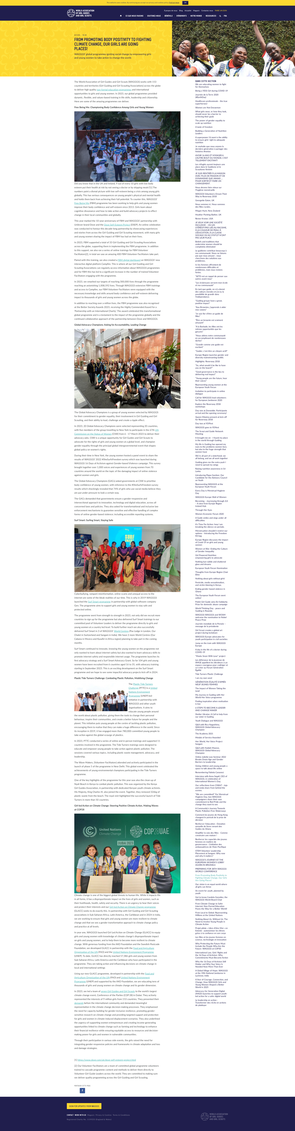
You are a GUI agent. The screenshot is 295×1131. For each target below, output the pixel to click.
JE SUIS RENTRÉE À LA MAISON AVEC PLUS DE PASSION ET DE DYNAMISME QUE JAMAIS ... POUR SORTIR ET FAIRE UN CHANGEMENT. (210, 178)
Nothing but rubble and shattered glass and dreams (210, 563)
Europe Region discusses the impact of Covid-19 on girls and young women (211, 542)
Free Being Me (81, 203)
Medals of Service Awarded (208, 738)
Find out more (174, 3)
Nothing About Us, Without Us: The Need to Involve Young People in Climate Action (211, 921)
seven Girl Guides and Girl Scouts (118, 991)
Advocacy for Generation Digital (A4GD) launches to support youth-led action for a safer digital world (211, 993)
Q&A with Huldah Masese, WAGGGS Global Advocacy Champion (207, 750)
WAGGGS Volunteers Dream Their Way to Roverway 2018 (211, 195)
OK (185, 3)
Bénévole (169, 16)
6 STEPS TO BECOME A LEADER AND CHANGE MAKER (210, 709)
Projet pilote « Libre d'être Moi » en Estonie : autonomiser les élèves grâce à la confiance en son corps (211, 930)
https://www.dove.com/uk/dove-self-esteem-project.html (107, 1060)
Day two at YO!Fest (204, 424)
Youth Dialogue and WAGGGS (209, 721)
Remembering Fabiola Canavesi (209, 772)
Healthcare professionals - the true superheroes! (211, 102)
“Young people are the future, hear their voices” (211, 379)
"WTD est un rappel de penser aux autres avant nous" (211, 277)
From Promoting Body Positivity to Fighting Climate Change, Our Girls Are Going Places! (211, 878)
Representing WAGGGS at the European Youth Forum (209, 485)
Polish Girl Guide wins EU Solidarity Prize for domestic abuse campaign (211, 603)
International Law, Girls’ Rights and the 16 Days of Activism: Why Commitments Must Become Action (211, 955)
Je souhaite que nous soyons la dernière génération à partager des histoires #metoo (211, 149)
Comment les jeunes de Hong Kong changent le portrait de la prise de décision (211, 817)
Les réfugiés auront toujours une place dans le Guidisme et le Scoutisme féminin (210, 167)
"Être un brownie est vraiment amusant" (209, 321)
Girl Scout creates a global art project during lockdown (208, 631)
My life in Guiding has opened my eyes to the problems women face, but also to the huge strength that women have (211, 448)
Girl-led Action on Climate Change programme (132, 907)
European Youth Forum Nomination (211, 568)
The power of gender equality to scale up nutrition (210, 122)
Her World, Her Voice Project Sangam (208, 743)
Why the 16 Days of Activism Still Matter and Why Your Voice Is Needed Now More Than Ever (210, 964)
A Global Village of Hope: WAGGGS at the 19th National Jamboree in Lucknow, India (211, 973)
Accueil (77, 35)
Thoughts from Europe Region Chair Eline (211, 573)
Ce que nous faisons (134, 16)
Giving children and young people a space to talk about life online (211, 767)
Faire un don (221, 11)
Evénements (181, 16)
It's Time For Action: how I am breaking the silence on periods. (209, 525)
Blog (181, 11)
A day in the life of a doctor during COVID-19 (210, 651)
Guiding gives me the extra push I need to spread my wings (210, 463)
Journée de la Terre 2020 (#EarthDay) (206, 96)
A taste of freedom (203, 127)
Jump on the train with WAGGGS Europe (210, 644)
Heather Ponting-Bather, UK (208, 215)
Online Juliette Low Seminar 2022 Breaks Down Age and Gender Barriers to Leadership (210, 759)
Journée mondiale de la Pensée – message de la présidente (210, 625)
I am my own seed (203, 678)
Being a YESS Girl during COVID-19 (211, 91)
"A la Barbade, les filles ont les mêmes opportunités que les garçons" (209, 329)
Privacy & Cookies (104, 1115)
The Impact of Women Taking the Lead (210, 690)
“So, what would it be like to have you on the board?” (210, 366)
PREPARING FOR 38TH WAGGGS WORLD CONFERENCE (211, 870)
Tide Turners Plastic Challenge (209, 674)
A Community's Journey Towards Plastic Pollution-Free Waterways (210, 809)
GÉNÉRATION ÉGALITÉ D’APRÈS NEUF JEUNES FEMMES (210, 683)
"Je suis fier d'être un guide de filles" (209, 315)
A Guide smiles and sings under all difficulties (210, 519)
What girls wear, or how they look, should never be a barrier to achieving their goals (211, 114)
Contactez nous (207, 11)
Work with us (80, 1115)
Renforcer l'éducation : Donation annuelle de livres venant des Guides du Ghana (210, 826)
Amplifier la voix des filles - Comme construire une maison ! (211, 834)
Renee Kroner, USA (204, 219)
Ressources (211, 16)
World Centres (121, 631)
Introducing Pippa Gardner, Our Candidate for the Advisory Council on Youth (211, 477)
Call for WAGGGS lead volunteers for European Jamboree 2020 (210, 399)
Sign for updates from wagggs (84, 1106)
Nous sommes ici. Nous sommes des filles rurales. (210, 205)
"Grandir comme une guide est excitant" (209, 346)
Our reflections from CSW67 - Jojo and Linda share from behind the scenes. (211, 788)
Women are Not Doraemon (208, 108)
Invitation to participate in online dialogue (210, 392)
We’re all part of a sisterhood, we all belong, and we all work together (211, 457)
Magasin (196, 11)
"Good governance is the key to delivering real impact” (209, 373)
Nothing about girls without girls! (210, 579)
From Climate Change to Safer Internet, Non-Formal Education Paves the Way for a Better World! (211, 906)
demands (78, 1003)
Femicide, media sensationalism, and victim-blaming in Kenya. (209, 584)
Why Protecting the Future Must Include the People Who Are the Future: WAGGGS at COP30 (210, 946)
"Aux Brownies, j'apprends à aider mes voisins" (210, 308)
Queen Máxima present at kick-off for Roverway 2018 (211, 418)
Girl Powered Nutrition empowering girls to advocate (208, 556)
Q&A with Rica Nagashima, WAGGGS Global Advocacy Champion (207, 727)
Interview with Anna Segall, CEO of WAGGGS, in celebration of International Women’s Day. (211, 779)
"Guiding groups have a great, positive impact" (208, 302)
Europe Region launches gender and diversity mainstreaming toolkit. (211, 356)
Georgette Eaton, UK (204, 200)
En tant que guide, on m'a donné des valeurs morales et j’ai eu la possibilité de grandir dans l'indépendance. (210, 293)
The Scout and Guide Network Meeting (209, 432)
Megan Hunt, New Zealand (207, 211)
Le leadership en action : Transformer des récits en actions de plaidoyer (210, 1002)
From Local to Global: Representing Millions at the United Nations (211, 914)
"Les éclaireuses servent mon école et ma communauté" (211, 284)
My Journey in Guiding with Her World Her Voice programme (209, 696)
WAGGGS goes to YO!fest (207, 428)
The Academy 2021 (204, 734)
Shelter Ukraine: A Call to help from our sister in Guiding (211, 715)
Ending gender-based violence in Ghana (210, 590)
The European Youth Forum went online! (210, 597)
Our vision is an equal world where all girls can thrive (211, 885)
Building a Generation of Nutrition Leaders (210, 132)
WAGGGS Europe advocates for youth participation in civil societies (211, 638)
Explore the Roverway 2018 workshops (208, 405)
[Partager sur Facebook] (82, 1090)
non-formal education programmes (114, 90)
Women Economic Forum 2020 (209, 514)
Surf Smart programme (99, 602)
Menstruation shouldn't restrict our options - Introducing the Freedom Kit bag (211, 533)
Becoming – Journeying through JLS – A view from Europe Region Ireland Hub (211, 503)
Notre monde (196, 16)
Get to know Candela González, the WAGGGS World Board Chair (211, 898)
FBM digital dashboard (129, 260)
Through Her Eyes (203, 510)
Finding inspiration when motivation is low (211, 702)
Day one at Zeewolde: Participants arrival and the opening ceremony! (211, 412)
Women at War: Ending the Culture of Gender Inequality (211, 550)
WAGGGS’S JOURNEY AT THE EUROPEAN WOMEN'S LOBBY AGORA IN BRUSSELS (209, 862)
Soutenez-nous (154, 16)
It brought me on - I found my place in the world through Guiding (211, 439)
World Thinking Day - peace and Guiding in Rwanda (210, 609)
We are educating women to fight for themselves (210, 85)
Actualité (188, 11)
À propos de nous (170, 11)
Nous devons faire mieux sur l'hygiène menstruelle (208, 189)
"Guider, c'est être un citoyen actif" (211, 351)
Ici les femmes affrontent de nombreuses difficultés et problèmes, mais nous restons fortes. (209, 269)
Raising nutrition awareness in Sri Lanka (210, 470)
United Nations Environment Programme (143, 692)
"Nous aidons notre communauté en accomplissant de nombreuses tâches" (210, 338)
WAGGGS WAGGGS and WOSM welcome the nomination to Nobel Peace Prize (211, 617)
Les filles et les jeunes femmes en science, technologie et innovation (210, 938)
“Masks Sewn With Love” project (210, 656)
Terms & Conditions (121, 1115)
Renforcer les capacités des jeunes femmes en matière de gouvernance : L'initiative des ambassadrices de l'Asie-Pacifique (211, 843)
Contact (70, 1115)
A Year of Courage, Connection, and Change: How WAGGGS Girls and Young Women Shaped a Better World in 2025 (211, 983)
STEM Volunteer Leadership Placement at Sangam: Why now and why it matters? (210, 853)
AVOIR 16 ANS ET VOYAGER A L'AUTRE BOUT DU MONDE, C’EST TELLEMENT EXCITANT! (211, 158)
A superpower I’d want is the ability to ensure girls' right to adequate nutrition (211, 140)
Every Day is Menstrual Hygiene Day (210, 492)
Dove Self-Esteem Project (117, 225)
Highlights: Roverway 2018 (207, 362)
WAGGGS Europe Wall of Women (210, 497)
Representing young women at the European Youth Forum (211, 386)
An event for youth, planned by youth (209, 892)
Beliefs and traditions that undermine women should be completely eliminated (208, 244)
